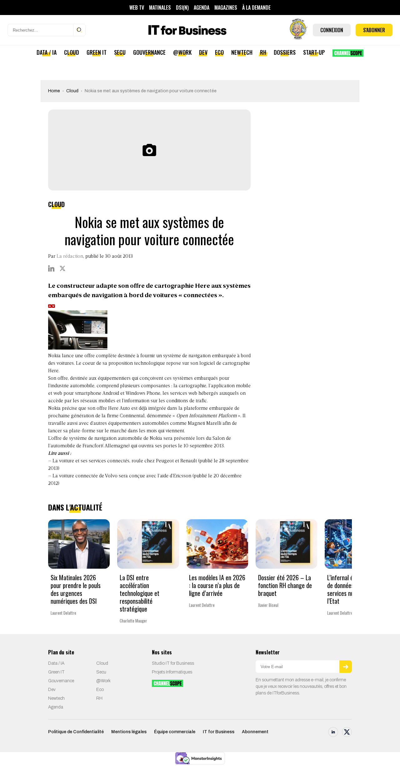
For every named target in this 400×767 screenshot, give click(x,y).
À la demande (256, 7)
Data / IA (47, 52)
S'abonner (374, 30)
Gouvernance (149, 52)
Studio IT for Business (173, 663)
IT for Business (218, 731)
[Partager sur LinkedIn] (51, 268)
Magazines (225, 7)
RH (263, 52)
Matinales (160, 7)
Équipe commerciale (174, 731)
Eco (219, 52)
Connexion (331, 30)
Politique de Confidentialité (76, 731)
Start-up (314, 52)
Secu (120, 52)
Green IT (97, 52)
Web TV (136, 7)
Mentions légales (129, 731)
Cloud (71, 52)
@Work (182, 52)
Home (54, 91)
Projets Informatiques (172, 672)
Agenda (201, 7)
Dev (203, 52)
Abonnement (255, 731)
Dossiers (285, 52)
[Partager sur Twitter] (62, 268)
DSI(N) (182, 7)
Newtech (241, 52)
